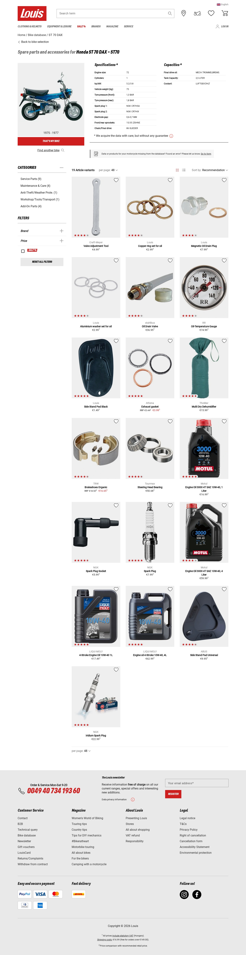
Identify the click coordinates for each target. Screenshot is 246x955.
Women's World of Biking (87, 818)
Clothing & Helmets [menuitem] (29, 26)
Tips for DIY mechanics (86, 835)
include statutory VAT (122, 935)
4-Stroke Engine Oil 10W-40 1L (96, 655)
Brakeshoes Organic (96, 487)
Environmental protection (196, 852)
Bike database (27, 835)
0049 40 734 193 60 (53, 791)
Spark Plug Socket (96, 571)
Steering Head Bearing (150, 487)
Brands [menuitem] (95, 26)
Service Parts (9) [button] (31, 179)
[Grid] (177, 169)
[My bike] (197, 13)
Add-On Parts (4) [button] (31, 206)
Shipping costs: (104, 939)
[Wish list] (211, 13)
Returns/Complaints (30, 858)
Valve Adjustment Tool (96, 246)
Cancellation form (191, 841)
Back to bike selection (35, 42)
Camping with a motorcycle (89, 864)
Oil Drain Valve (150, 326)
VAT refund (133, 835)
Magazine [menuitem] (112, 26)
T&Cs (183, 824)
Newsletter (24, 841)
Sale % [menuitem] (81, 26)
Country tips (79, 829)
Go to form (206, 154)
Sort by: (197, 170)
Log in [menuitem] (224, 26)
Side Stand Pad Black (96, 406)
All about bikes (81, 852)
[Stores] (183, 13)
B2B (20, 824)
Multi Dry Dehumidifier (204, 406)
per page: (105, 170)
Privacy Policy (189, 829)
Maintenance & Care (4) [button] (35, 185)
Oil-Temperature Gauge (204, 326)
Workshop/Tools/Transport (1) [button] (40, 199)
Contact (23, 818)
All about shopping (138, 829)
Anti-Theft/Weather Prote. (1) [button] (39, 192)
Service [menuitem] (128, 26)
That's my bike (51, 141)
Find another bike (48, 150)
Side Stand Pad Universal (204, 655)
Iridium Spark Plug (96, 735)
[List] (183, 170)
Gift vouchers (26, 847)
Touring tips (79, 824)
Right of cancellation (193, 835)
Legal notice (187, 818)
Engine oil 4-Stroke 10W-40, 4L (150, 655)
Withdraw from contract (33, 864)
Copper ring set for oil (150, 246)
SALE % (32, 250)
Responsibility (135, 841)
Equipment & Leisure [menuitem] (59, 26)
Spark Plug (150, 571)
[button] (222, 4)
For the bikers (80, 858)
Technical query (28, 829)
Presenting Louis (136, 818)
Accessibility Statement (194, 847)
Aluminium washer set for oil (96, 326)
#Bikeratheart (80, 841)
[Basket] (224, 13)
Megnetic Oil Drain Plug (204, 246)
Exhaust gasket (150, 406)
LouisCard (24, 852)
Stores (130, 824)
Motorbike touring (83, 847)
